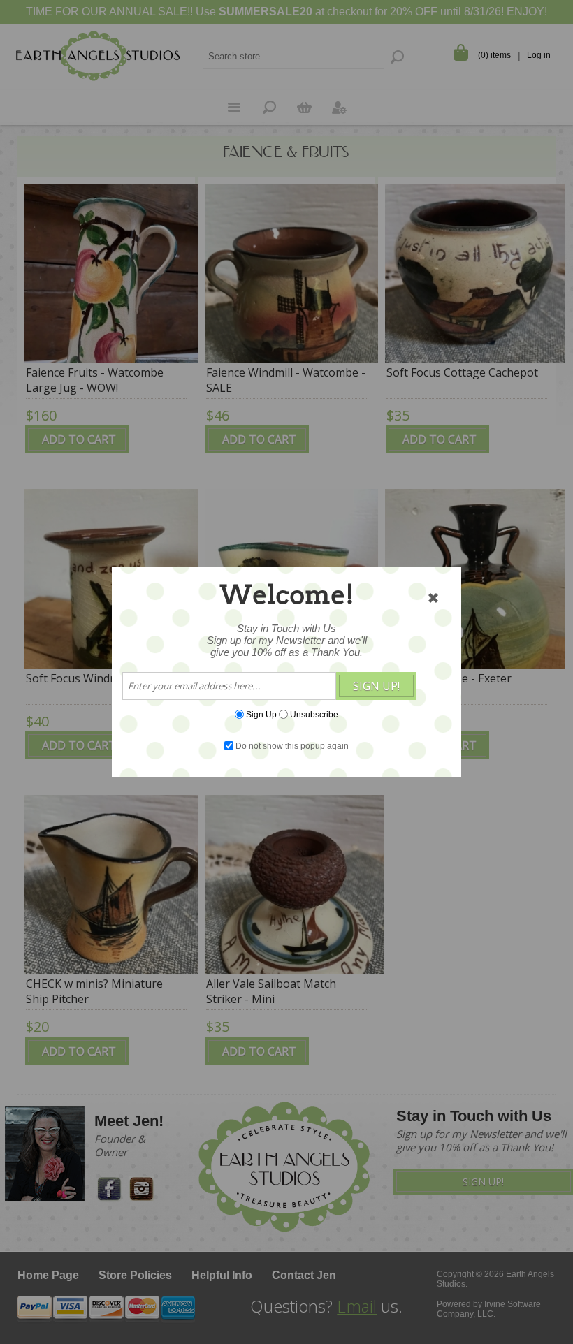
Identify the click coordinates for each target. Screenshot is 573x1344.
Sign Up (261, 715)
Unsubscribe (314, 715)
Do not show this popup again (292, 746)
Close (433, 598)
